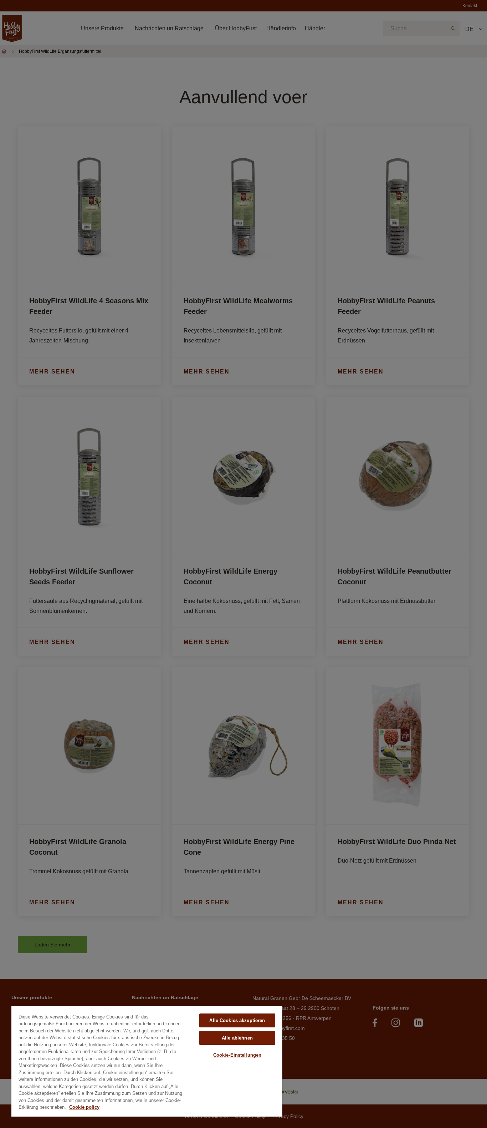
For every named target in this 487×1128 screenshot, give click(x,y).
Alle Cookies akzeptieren (237, 1020)
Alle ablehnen (237, 1038)
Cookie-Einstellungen (237, 1055)
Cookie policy (84, 1107)
